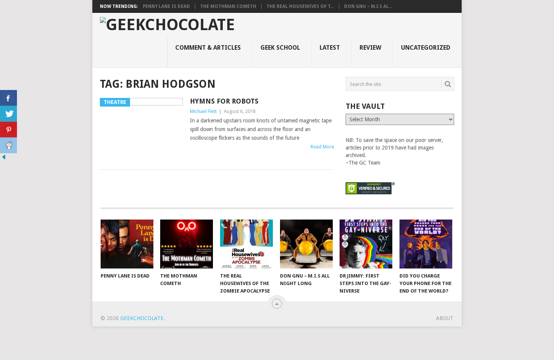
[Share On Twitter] (8, 114)
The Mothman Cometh (228, 6)
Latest (330, 47)
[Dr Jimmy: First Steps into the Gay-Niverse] (366, 244)
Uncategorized (425, 47)
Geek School (280, 47)
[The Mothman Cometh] (186, 244)
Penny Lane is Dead (166, 6)
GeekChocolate (142, 318)
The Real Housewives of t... (300, 6)
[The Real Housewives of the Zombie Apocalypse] (246, 244)
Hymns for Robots (224, 101)
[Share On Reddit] (8, 145)
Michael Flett (203, 111)
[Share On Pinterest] (8, 129)
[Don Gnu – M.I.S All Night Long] (306, 244)
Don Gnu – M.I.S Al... (368, 6)
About (444, 318)
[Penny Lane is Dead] (127, 244)
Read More (322, 146)
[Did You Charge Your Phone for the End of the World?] (425, 244)
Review (370, 47)
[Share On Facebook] (8, 98)
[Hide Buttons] (4, 159)
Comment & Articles (208, 47)
